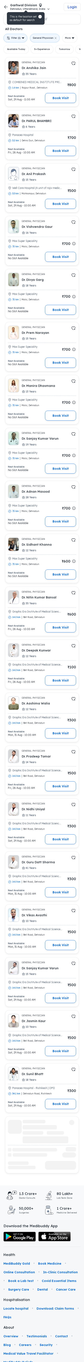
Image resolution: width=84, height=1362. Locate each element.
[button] (40, 16)
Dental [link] (42, 1289)
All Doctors (14, 29)
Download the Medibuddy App (30, 1226)
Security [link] (46, 1345)
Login (72, 7)
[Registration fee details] (74, 243)
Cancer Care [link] (66, 1289)
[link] (19, 1236)
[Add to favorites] (73, 63)
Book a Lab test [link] (21, 1281)
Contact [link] (61, 1336)
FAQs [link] (7, 1317)
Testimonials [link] (36, 1336)
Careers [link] (25, 1345)
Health (9, 1255)
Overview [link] (10, 1336)
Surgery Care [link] (18, 1289)
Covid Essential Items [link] (59, 1281)
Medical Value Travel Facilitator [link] (28, 1354)
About (8, 1327)
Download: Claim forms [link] (55, 1309)
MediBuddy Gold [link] (16, 1264)
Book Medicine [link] (49, 1264)
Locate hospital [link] (15, 1309)
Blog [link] (7, 1345)
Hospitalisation (9, 1300)
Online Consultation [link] (19, 1272)
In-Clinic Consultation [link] (60, 1272)
